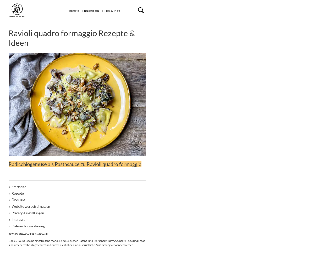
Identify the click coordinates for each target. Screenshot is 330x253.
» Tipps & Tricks (111, 10)
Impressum (20, 219)
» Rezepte (73, 10)
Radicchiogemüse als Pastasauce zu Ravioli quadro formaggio (75, 164)
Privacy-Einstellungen (28, 213)
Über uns (18, 200)
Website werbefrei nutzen (31, 206)
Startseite (19, 187)
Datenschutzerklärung (28, 226)
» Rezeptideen (90, 10)
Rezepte (18, 193)
